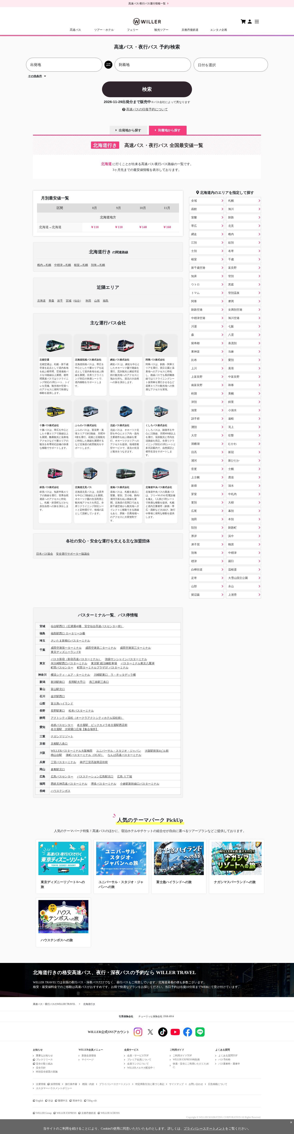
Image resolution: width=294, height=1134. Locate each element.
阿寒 (194, 301)
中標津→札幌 (62, 264)
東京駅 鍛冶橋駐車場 (104, 663)
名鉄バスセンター (62, 725)
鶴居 (231, 544)
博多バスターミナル (103, 783)
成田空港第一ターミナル (66, 647)
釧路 (231, 217)
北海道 (41, 300)
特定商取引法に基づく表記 (149, 1084)
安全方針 (41, 1067)
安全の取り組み (44, 1063)
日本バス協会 (44, 553)
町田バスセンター (62, 667)
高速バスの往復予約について (147, 109)
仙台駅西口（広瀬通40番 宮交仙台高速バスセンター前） (87, 626)
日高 (194, 452)
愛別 (231, 360)
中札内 (232, 494)
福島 (105, 300)
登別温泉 (233, 292)
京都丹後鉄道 (190, 29)
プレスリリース (44, 1059)
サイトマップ (176, 1084)
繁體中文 (63, 1100)
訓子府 (195, 418)
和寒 (231, 385)
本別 (231, 519)
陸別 (194, 527)
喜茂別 (232, 343)
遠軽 (231, 418)
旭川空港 (233, 318)
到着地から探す (169, 130)
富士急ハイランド (62, 703)
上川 (194, 368)
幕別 (231, 510)
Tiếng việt (92, 1100)
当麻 (231, 351)
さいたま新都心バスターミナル (70, 640)
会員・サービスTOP (138, 1055)
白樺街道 (196, 569)
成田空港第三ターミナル (135, 647)
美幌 (231, 393)
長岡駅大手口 (77, 681)
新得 (194, 485)
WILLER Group (44, 1113)
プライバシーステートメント (114, 1084)
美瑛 (231, 368)
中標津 (232, 552)
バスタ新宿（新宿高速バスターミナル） (76, 659)
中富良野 (233, 376)
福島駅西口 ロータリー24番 (68, 633)
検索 (147, 89)
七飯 (231, 326)
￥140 (143, 227)
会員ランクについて (138, 1063)
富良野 (232, 267)
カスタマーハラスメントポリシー (54, 1088)
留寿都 (195, 343)
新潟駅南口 (58, 681)
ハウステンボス (60, 790)
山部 (194, 586)
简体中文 (77, 1100)
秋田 (88, 300)
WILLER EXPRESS (66, 1113)
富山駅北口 (58, 689)
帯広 (194, 225)
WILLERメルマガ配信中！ (141, 1067)
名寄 (231, 251)
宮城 (68, 300)
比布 (194, 360)
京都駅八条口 (59, 743)
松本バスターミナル (81, 710)
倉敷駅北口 (58, 769)
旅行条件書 (71, 1084)
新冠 (231, 452)
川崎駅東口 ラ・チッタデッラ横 (115, 674)
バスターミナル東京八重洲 (137, 663)
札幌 (231, 200)
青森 (51, 300)
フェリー (132, 29)
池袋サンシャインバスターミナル (126, 659)
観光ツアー (161, 29)
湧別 (194, 427)
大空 (194, 435)
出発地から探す (130, 130)
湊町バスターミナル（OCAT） (85, 755)
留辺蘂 (195, 594)
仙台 (77, 300)
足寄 (194, 577)
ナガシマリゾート (62, 736)
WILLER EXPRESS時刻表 (186, 1059)
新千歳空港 (198, 267)
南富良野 (196, 385)
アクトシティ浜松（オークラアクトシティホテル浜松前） (87, 717)
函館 (194, 209)
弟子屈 (195, 544)
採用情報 (55, 1084)
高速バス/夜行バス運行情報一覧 (147, 3)
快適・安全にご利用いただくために (191, 1065)
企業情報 (41, 1084)
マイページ (88, 1059)
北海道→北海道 (50, 227)
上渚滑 (232, 594)
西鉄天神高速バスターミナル (69, 783)
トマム (195, 292)
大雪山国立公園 (238, 577)
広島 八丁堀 (124, 776)
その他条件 (35, 76)
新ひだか (233, 460)
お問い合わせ (196, 1084)
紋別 (231, 242)
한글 (50, 1100)
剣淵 (194, 393)
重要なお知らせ (44, 1055)
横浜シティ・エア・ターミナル (70, 674)
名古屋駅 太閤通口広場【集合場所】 (74, 729)
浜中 (231, 536)
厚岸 (194, 536)
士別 (194, 251)
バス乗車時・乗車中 (229, 1063)
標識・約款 (88, 1084)
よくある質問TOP (227, 1055)
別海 (194, 552)
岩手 (60, 300)
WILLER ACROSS (110, 1113)
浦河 (194, 460)
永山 (231, 586)
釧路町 (232, 527)
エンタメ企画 (218, 29)
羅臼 (231, 561)
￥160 (167, 227)
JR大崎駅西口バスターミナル (69, 663)
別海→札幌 (98, 264)
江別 (194, 242)
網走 (194, 234)
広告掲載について (217, 1084)
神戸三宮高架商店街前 (94, 762)
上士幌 (195, 477)
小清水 (232, 410)
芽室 (194, 494)
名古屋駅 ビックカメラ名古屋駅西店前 (102, 725)
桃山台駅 (56, 755)
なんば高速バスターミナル (124, 755)
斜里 (231, 401)
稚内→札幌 (44, 264)
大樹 (231, 502)
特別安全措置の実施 (47, 1071)
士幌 (231, 468)
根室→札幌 (81, 264)
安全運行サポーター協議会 (73, 553)
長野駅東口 (58, 710)
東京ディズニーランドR (66, 652)
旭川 (231, 209)
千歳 (231, 259)
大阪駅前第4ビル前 (157, 750)
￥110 (95, 227)
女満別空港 (235, 309)
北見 (231, 225)
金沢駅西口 (58, 696)
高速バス (75, 29)
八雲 (231, 334)
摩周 (231, 301)
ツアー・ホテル (104, 29)
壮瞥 (231, 435)
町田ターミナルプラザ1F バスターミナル (102, 667)
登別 (231, 276)
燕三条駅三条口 (99, 681)
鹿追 (231, 477)
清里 (194, 410)
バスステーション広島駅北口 (95, 776)
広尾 (194, 510)
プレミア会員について (139, 1059)
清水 (231, 485)
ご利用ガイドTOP (182, 1055)
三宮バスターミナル (63, 762)
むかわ (232, 443)
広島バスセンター (62, 776)
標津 (194, 561)
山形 (97, 300)
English (39, 1100)
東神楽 (195, 351)
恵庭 (231, 284)
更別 (194, 502)
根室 (194, 259)
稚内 (231, 234)
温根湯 (232, 569)
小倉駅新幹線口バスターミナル (139, 783)
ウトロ (195, 284)
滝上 (231, 427)
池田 (194, 519)
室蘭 (194, 217)
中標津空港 (198, 318)
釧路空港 (196, 309)
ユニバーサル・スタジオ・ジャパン (118, 750)
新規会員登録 (89, 1055)
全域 (194, 200)
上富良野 (196, 376)
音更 (194, 468)
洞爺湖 (195, 443)
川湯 (194, 326)
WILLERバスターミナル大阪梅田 (71, 750)
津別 (194, 401)
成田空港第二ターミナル (100, 647)
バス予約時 (224, 1059)
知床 (194, 276)
